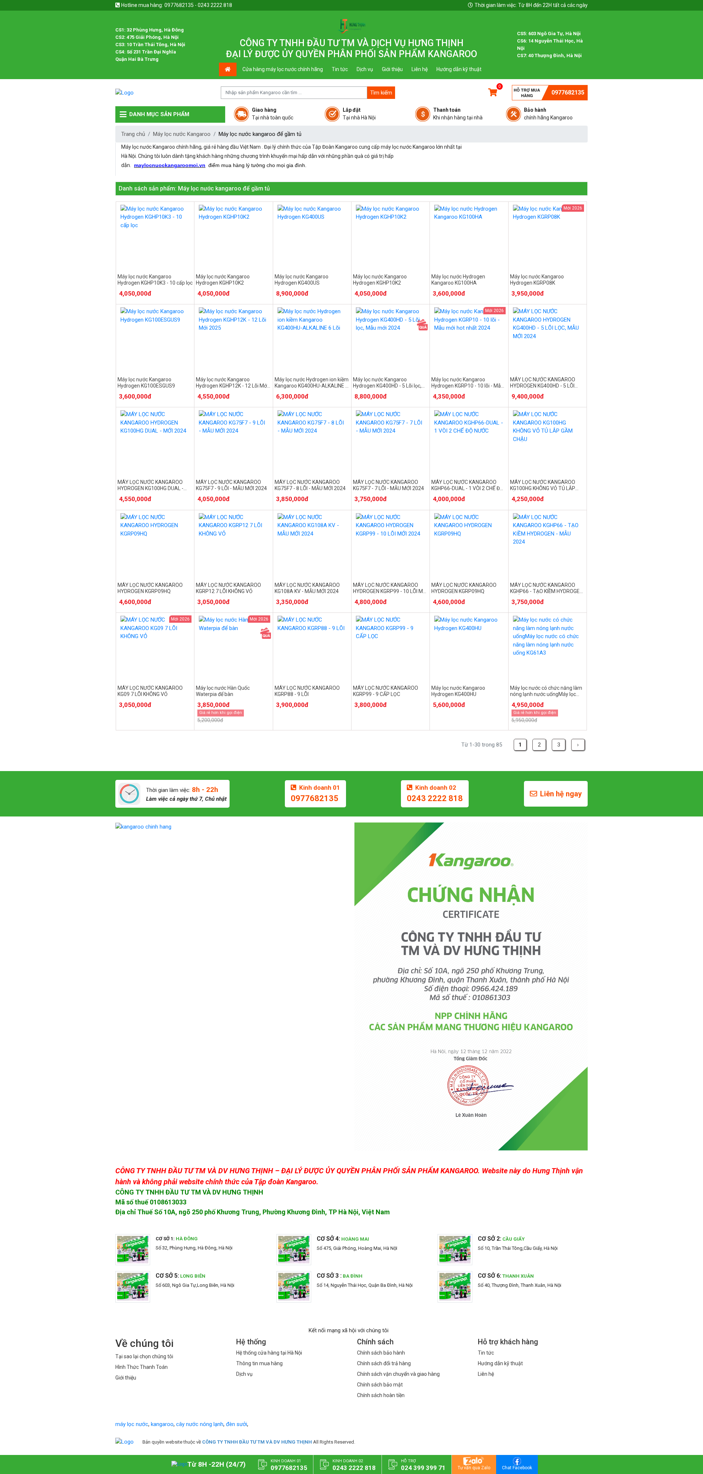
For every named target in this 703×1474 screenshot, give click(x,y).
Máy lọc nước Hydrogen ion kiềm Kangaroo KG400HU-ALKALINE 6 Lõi (312, 383)
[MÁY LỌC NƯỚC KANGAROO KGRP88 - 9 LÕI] (312, 647)
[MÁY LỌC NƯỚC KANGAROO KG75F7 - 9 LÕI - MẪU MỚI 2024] (233, 441)
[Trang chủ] (124, 1442)
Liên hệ (420, 69)
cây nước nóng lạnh (199, 1424)
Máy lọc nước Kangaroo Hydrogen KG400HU (458, 691)
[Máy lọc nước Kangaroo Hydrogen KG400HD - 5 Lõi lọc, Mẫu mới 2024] (390, 338)
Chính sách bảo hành (381, 1353)
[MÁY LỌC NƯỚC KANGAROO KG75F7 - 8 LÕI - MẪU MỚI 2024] (312, 441)
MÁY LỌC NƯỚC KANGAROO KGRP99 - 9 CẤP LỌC (385, 691)
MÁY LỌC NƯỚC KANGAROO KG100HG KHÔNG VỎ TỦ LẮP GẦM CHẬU (542, 485)
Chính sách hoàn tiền (381, 1395)
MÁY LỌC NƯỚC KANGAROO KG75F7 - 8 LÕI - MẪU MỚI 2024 (310, 485)
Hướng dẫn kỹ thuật (458, 69)
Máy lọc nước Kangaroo (182, 134)
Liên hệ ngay (561, 793)
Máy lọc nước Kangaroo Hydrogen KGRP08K (537, 280)
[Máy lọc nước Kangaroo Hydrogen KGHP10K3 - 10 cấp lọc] (155, 236)
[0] (492, 92)
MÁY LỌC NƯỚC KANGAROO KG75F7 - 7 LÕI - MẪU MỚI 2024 (388, 485)
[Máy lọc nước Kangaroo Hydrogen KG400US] (312, 236)
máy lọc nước (131, 1424)
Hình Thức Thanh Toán (141, 1367)
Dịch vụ (365, 69)
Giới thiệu (392, 69)
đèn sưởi (236, 1424)
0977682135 (567, 92)
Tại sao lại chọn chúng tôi (144, 1356)
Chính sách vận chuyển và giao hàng (398, 1374)
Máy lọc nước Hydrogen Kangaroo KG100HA (458, 280)
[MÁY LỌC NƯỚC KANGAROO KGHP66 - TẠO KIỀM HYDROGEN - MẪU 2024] (547, 544)
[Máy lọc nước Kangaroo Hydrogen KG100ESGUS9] (155, 338)
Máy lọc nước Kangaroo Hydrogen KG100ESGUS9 (146, 383)
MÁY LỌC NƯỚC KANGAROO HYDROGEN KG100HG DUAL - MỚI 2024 (150, 485)
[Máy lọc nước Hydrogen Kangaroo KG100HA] (468, 236)
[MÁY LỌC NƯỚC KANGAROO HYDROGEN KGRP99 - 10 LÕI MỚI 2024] (390, 544)
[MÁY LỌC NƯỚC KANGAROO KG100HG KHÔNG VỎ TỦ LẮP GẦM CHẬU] (547, 441)
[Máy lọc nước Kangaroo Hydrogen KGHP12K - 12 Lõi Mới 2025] (233, 338)
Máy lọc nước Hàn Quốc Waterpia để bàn (223, 691)
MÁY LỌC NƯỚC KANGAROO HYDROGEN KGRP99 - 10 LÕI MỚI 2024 (390, 588)
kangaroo (162, 1424)
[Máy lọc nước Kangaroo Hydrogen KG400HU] (468, 647)
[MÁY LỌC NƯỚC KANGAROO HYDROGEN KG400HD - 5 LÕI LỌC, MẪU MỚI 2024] (547, 338)
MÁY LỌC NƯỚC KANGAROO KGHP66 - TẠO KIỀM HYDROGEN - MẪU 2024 (546, 588)
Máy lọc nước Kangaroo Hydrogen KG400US (301, 280)
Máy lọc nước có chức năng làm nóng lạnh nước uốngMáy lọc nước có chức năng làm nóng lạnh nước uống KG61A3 (546, 691)
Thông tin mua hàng (259, 1363)
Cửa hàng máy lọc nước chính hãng (282, 69)
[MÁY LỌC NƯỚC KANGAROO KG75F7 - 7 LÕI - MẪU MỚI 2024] (390, 441)
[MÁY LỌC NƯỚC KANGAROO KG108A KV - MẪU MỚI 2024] (312, 544)
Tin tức (340, 69)
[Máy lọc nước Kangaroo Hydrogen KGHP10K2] (233, 236)
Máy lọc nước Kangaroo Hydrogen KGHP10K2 (223, 280)
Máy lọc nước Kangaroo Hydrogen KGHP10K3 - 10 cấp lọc (155, 280)
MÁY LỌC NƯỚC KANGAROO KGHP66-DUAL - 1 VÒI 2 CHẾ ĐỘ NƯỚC (467, 485)
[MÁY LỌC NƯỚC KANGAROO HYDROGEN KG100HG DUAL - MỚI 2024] (155, 441)
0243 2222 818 (435, 798)
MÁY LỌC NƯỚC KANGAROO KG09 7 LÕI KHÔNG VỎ (150, 691)
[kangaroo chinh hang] (232, 826)
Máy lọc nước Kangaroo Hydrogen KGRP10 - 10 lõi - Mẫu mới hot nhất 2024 (467, 383)
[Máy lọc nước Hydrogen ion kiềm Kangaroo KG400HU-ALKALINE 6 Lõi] (312, 338)
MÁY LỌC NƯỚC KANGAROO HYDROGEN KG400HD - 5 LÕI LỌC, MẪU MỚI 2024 (542, 383)
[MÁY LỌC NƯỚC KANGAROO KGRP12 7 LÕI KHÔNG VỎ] (233, 544)
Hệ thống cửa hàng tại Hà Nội (269, 1353)
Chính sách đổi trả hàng (384, 1363)
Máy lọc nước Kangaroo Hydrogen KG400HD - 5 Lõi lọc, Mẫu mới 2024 (387, 383)
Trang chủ (133, 134)
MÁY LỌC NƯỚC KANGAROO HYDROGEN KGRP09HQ (150, 588)
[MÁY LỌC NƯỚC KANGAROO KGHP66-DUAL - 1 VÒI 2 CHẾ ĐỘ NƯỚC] (468, 441)
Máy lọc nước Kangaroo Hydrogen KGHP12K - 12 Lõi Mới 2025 (232, 383)
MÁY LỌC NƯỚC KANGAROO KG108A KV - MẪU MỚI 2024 (307, 588)
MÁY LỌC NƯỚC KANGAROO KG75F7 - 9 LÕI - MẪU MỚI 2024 (231, 485)
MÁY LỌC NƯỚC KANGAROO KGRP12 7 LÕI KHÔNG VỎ (228, 588)
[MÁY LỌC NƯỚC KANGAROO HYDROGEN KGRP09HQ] (155, 544)
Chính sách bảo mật (380, 1385)
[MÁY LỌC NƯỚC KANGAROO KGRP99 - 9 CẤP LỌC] (390, 647)
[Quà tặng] (422, 324)
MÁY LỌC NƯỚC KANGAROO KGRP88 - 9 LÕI (307, 691)
